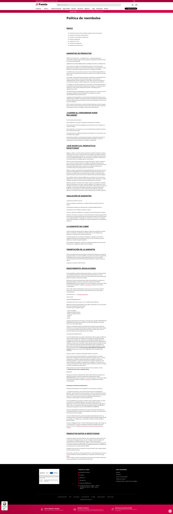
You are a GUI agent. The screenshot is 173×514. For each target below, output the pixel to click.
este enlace (88, 284)
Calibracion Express (56, 8)
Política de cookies (110, 496)
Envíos (70, 496)
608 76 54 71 (82, 477)
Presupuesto (99, 8)
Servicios (73, 8)
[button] (136, 4)
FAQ (134, 1)
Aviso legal (93, 496)
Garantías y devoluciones (62, 496)
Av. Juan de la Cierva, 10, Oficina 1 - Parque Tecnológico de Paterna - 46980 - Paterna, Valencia (89, 487)
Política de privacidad (101, 496)
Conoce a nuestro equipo (121, 476)
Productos (38, 8)
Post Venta (80, 8)
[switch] (4, 509)
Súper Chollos (66, 8)
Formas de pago (76, 496)
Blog (94, 8)
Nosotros (87, 8)
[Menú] (7, 502)
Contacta (82, 475)
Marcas (46, 8)
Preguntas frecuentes (85, 472)
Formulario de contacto (82, 294)
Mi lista (106, 8)
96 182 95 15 (83, 480)
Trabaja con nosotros (121, 479)
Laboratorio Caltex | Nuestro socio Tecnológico (126, 481)
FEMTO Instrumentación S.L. (88, 499)
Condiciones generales (85, 496)
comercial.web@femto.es (85, 483)
